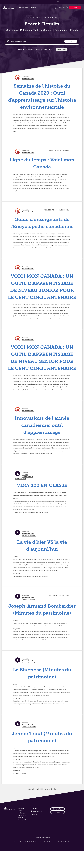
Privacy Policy (22, 820)
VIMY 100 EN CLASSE (42, 485)
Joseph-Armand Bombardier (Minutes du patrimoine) (42, 609)
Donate (75, 7)
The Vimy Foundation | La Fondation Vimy (24, 476)
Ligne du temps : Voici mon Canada (42, 163)
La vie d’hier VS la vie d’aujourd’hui (42, 545)
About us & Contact (22, 816)
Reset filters (61, 49)
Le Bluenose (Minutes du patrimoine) (42, 673)
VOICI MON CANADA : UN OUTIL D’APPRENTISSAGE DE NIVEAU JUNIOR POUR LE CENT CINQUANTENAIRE (42, 286)
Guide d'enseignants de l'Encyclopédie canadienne (42, 223)
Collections (33, 7)
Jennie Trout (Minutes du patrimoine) (42, 737)
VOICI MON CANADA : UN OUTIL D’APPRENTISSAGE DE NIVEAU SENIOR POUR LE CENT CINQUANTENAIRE (42, 357)
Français (78, 2)
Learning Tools (23, 7)
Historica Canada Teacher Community (29, 534)
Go (71, 41)
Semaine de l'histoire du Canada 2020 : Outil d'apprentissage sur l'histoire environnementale (42, 96)
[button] (9, 7)
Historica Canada (28, 78)
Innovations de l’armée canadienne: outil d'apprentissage (42, 425)
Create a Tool (61, 7)
